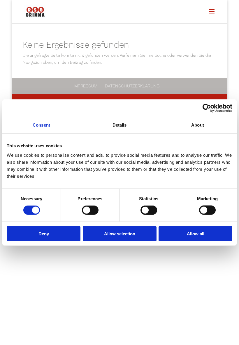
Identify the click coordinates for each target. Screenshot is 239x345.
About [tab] (197, 125)
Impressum (85, 86)
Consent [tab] (41, 125)
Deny (43, 233)
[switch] (90, 210)
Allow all (195, 233)
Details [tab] (120, 125)
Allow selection (119, 233)
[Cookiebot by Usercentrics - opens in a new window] (206, 108)
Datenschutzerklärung (132, 86)
